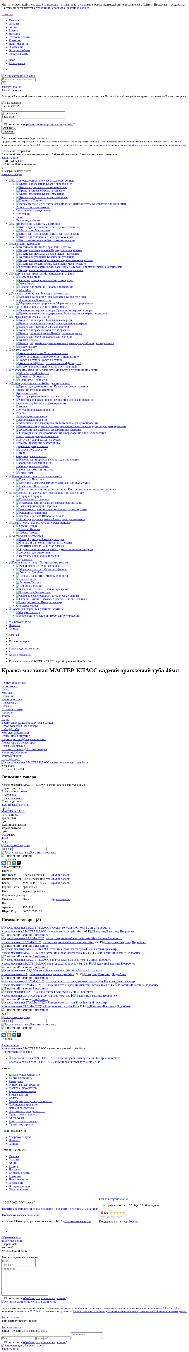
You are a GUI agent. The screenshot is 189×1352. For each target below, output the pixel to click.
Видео (5, 759)
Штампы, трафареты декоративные (38, 442)
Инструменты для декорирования (37, 436)
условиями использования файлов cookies (62, 7)
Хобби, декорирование (23, 1104)
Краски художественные (24, 1074)
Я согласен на (40, 124)
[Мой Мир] (14, 863)
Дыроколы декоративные (32, 446)
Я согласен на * (36, 1298)
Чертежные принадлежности (27, 1111)
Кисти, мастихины (20, 1077)
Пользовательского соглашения (89, 145)
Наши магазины (19, 43)
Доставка (14, 33)
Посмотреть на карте (77, 1221)
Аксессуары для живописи (33, 552)
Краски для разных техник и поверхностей (43, 396)
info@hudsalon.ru (117, 1199)
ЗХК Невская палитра (15, 804)
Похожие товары (12, 749)
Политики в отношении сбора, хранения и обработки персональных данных (147, 145)
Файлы (5, 755)
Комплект (7, 732)
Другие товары (60, 874)
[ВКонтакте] (3, 863)
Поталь (20, 452)
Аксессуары (9, 742)
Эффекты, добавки (28, 220)
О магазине (16, 47)
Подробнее (127, 931)
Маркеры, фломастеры (23, 1087)
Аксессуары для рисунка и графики (38, 555)
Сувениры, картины (21, 1124)
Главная (14, 20)
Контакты (15, 40)
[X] (19, 863)
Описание (7, 735)
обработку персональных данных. (44, 1298)
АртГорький (131, 1221)
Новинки (14, 625)
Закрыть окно (10, 157)
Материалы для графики (24, 1084)
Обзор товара (9, 725)
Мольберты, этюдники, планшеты (30, 1101)
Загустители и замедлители (33, 210)
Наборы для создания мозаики (35, 469)
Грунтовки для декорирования (35, 409)
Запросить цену (34, 1345)
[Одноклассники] (9, 863)
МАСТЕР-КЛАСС (13, 811)
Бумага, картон (18, 1094)
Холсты (13, 1097)
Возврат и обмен (19, 50)
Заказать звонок (11, 86)
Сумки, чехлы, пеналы (23, 1114)
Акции (13, 27)
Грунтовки (23, 213)
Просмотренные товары (16, 1051)
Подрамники (24, 559)
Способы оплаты (19, 37)
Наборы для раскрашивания (33, 462)
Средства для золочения (31, 456)
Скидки (14, 628)
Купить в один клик (43, 1301)
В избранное (40, 935)
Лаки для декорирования (31, 416)
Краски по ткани (26, 393)
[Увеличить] (44, 762)
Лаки (19, 217)
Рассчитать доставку (43, 852)
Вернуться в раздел (13, 722)
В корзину (23, 845)
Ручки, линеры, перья (22, 1091)
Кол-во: (7, 848)
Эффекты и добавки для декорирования (41, 403)
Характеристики (11, 739)
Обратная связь (18, 53)
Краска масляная (12, 798)
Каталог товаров (11, 174)
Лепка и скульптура (21, 1107)
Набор (5, 729)
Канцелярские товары (23, 1121)
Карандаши (16, 1081)
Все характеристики (14, 791)
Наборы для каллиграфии (32, 466)
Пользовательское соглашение (21, 1215)
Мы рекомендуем (20, 621)
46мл (4, 837)
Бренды (13, 30)
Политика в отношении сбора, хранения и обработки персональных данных (50, 1208)
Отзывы (14, 23)
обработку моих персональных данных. (48, 124)
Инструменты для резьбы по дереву (38, 439)
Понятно (7, 14)
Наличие (7, 752)
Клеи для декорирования (31, 419)
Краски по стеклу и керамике (34, 389)
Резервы (21, 413)
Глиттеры (22, 406)
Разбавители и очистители (33, 207)
